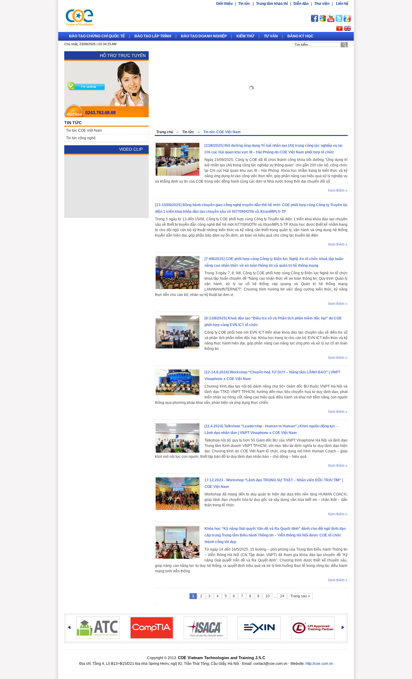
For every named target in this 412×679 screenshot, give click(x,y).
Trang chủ (164, 132)
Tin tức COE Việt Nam (222, 132)
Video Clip (131, 149)
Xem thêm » (337, 190)
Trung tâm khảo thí (272, 4)
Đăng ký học (300, 36)
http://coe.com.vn (319, 664)
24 (282, 596)
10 (267, 596)
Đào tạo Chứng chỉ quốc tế (97, 36)
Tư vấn (271, 36)
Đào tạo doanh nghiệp (204, 36)
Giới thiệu (224, 4)
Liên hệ (342, 4)
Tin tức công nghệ (81, 138)
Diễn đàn (301, 4)
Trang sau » (300, 596)
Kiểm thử (245, 36)
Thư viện (321, 4)
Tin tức (244, 4)
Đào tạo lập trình (153, 36)
